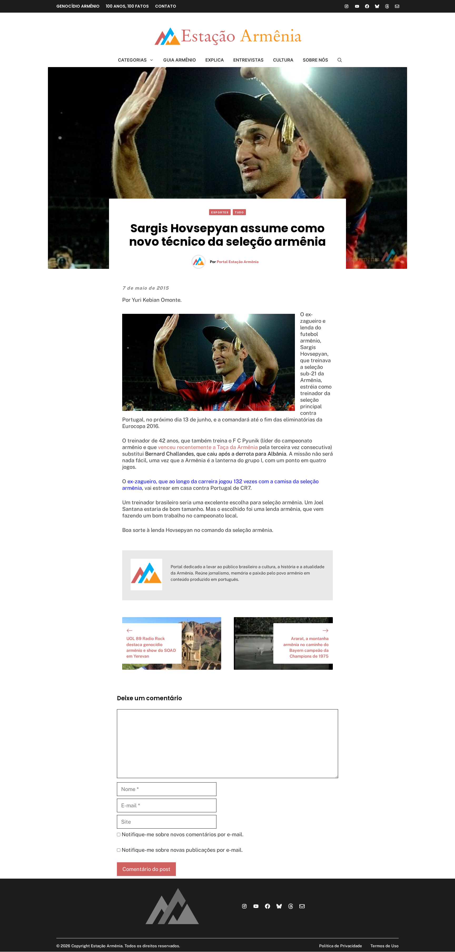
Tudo (239, 212)
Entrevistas (248, 60)
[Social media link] (346, 6)
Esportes (220, 212)
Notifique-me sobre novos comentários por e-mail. (183, 834)
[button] (337, 60)
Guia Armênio (179, 60)
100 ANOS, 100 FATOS (127, 6)
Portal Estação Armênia (238, 262)
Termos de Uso (384, 946)
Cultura (283, 60)
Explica (214, 60)
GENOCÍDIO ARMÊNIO (78, 6)
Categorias (132, 60)
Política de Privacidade (340, 946)
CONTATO (165, 6)
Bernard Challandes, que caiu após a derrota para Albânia (215, 454)
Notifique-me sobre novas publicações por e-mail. (182, 850)
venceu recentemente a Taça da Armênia (208, 447)
